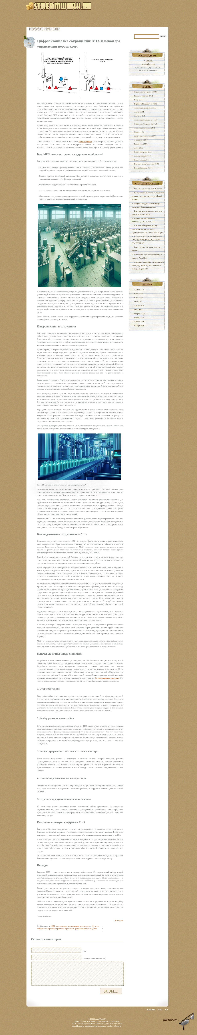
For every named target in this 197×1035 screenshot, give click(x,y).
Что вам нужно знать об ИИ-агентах (148, 188)
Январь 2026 (139, 317)
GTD (48, 29)
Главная (36, 29)
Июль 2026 (138, 293)
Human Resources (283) (143, 167)
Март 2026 (138, 309)
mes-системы (61, 926)
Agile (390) (138, 147)
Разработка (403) (140, 143)
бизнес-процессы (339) (143, 151)
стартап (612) (139, 111)
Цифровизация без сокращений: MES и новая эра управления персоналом (78, 43)
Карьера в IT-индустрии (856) (145, 103)
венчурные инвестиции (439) (145, 135)
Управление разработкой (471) (146, 123)
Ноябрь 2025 (139, 325)
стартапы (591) (140, 115)
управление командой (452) (144, 127)
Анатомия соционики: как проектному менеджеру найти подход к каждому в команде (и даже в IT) (148, 265)
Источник (119, 920)
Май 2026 (138, 301)
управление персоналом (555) (145, 119)
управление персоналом (64, 928)
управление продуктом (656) (145, 107)
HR (56, 29)
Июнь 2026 (138, 297)
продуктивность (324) (142, 155)
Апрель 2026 (139, 305)
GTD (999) (138, 99)
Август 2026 (139, 289)
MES (53, 926)
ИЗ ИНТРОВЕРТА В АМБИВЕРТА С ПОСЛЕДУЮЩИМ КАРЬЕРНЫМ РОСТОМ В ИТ (148, 239)
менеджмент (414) (141, 139)
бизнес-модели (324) (142, 159)
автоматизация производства (79, 926)
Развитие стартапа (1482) (143, 95)
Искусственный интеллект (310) (146, 163)
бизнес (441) (139, 131)
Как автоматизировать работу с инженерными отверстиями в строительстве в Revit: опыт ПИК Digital (147, 229)
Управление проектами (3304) (145, 91)
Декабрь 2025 (139, 321)
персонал (51, 928)
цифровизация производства (86, 928)
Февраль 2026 (139, 313)
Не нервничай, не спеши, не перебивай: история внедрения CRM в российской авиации (148, 196)
